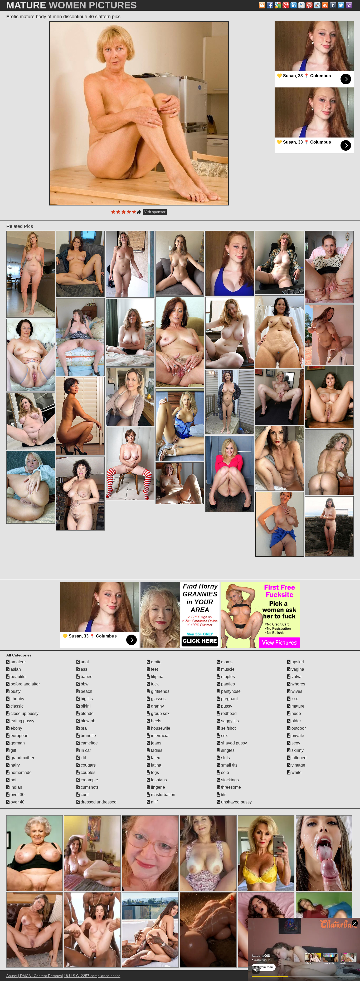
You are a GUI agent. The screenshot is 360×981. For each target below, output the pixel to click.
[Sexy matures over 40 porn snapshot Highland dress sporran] (279, 262)
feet (154, 669)
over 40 (17, 802)
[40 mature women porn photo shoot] (229, 402)
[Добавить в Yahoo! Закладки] (349, 5)
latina (155, 765)
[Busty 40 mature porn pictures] (279, 397)
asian (15, 669)
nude (295, 713)
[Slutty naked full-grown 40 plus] (279, 331)
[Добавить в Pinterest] (309, 5)
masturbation (162, 794)
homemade (20, 772)
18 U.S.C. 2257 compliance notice (92, 976)
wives (296, 691)
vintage (297, 765)
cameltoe (89, 743)
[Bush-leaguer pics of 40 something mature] (80, 416)
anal (84, 662)
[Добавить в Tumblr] (333, 5)
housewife (160, 728)
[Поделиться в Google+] (286, 5)
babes (86, 676)
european (18, 735)
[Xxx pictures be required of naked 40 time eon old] (30, 487)
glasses (158, 698)
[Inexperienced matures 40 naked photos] (179, 483)
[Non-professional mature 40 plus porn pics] (279, 524)
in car (85, 750)
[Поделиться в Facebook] (270, 5)
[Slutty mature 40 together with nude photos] (329, 397)
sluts (225, 758)
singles (227, 750)
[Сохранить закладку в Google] (278, 5)
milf (154, 802)
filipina (156, 676)
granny (157, 706)
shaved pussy (233, 743)
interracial (159, 735)
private (297, 735)
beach (86, 691)
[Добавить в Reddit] (317, 5)
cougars (88, 765)
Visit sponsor (155, 212)
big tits (86, 698)
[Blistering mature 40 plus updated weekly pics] (30, 274)
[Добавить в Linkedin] (293, 5)
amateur (17, 662)
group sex (159, 713)
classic (16, 706)
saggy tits (229, 721)
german (17, 743)
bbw (84, 684)
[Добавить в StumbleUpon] (325, 5)
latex (155, 758)
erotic (155, 662)
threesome (230, 787)
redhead (228, 713)
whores (297, 684)
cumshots (89, 787)
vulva (295, 676)
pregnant (229, 698)
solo (224, 772)
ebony (15, 728)
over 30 (17, 794)
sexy (295, 743)
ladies (156, 750)
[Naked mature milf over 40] (130, 463)
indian (15, 787)
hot (12, 780)
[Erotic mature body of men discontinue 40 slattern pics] (139, 113)
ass (83, 669)
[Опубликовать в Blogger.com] (262, 5)
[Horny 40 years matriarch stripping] (80, 264)
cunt (84, 794)
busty (15, 691)
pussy (226, 706)
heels (155, 721)
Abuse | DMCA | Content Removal (34, 976)
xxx (294, 698)
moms (226, 662)
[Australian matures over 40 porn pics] (329, 267)
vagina (297, 669)
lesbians (158, 780)
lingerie (157, 787)
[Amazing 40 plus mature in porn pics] (179, 424)
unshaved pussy (236, 802)
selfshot (228, 728)
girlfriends (159, 691)
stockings (229, 780)
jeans (155, 743)
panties (227, 684)
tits (223, 794)
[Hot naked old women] (130, 396)
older (295, 721)
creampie (89, 780)
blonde (87, 713)
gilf (12, 750)
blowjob (87, 721)
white (295, 772)
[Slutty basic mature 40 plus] (329, 335)
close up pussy (23, 713)
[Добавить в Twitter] (341, 5)
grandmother (21, 758)
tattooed (298, 758)
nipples (227, 676)
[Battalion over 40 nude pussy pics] (229, 333)
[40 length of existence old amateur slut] (279, 458)
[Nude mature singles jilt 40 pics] (329, 526)
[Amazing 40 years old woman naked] (229, 474)
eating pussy (21, 721)
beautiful (18, 676)
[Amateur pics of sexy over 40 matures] (179, 263)
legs (154, 772)
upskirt (297, 662)
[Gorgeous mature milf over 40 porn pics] (130, 264)
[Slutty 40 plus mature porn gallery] (130, 333)
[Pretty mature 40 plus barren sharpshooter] (80, 337)
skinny (297, 750)
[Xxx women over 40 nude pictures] (329, 462)
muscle (227, 669)
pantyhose (230, 691)
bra (83, 728)
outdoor (298, 728)
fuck (154, 684)
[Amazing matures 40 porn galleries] (30, 355)
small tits (228, 765)
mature (297, 706)
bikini (85, 706)
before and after (24, 684)
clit (83, 758)
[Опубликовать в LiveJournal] (301, 5)
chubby (16, 698)
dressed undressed (98, 802)
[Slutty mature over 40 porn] (30, 421)
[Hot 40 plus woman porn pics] (80, 494)
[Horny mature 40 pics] (179, 341)
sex (224, 735)
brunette (88, 735)
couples (87, 772)
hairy (14, 765)
